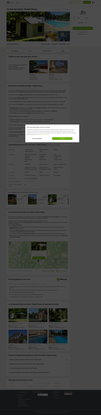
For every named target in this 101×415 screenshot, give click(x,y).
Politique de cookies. (44, 134)
